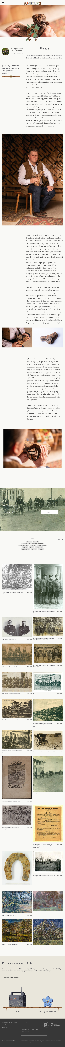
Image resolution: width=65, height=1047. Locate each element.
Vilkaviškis (39, 547)
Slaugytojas (42, 545)
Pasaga (25, 547)
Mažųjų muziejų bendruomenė (17, 49)
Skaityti (49, 512)
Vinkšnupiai (25, 549)
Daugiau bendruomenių (11, 977)
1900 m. (34, 549)
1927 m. (33, 545)
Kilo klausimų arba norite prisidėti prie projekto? (9, 1023)
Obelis (31, 547)
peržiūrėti (29, 592)
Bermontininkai (24, 545)
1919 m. (29, 541)
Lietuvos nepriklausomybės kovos (32, 543)
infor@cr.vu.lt (5, 1027)
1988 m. (41, 549)
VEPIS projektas (26, 1022)
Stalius (35, 541)
